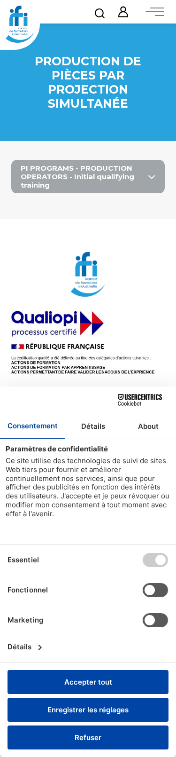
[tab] (87, 176)
